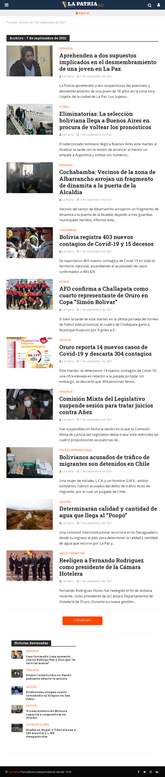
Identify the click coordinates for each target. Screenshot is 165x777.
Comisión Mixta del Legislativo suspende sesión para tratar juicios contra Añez (106, 405)
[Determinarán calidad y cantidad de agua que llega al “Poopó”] (29, 514)
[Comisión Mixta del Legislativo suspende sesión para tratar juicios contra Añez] (29, 404)
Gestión (65, 340)
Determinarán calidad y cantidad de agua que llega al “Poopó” (108, 512)
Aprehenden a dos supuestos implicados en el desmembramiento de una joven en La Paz (107, 62)
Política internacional (75, 450)
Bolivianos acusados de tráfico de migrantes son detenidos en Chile (104, 460)
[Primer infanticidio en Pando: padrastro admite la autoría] (17, 673)
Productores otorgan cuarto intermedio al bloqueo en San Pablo (48, 696)
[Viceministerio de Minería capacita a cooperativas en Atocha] (17, 709)
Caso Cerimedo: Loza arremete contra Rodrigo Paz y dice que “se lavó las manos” (50, 660)
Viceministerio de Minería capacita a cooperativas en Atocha (46, 714)
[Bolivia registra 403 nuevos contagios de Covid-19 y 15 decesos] (29, 242)
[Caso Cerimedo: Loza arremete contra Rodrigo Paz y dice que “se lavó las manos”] (17, 654)
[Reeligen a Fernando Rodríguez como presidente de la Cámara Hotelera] (29, 565)
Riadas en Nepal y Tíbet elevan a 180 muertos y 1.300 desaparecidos (51, 733)
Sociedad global (37, 724)
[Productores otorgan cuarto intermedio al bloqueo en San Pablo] (17, 690)
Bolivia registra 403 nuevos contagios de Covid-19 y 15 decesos (106, 240)
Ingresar (83, 13)
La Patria (68, 76)
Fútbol (64, 107)
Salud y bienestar (72, 553)
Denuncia (66, 48)
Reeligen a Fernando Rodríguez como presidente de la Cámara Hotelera (101, 567)
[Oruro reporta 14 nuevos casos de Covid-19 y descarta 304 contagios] (29, 352)
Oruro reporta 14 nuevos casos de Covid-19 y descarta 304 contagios (105, 350)
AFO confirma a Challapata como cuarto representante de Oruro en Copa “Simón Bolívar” (103, 295)
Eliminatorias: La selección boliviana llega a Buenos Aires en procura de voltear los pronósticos (105, 121)
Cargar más (82, 620)
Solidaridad (68, 230)
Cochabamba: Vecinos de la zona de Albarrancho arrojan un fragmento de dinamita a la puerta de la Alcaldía (107, 182)
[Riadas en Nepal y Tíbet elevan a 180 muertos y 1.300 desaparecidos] (17, 728)
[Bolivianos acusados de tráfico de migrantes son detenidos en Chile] (29, 462)
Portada (11, 22)
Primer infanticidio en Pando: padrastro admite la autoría (49, 677)
